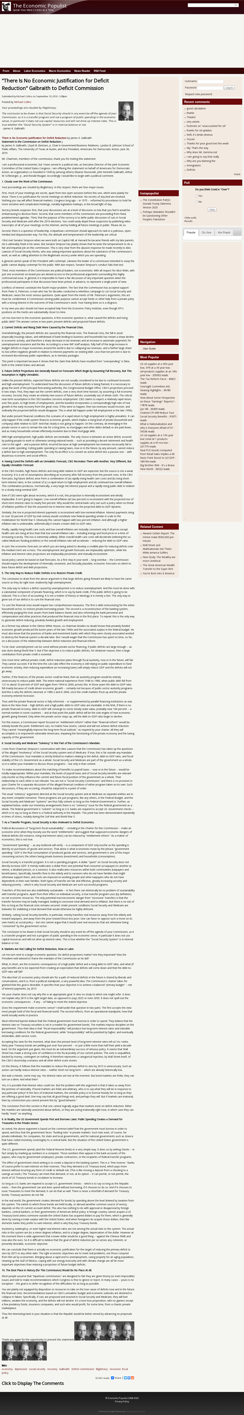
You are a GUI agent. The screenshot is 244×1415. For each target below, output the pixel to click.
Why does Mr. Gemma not (202, 152)
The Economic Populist (40, 5)
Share (118, 1377)
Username (191, 81)
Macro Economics (60, 71)
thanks (190, 113)
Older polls (190, 217)
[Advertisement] (122, 41)
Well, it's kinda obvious (200, 134)
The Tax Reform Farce (153, 379)
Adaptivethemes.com (135, 1411)
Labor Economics (34, 71)
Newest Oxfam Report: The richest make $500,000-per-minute (159, 537)
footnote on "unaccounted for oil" (206, 126)
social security (37, 1369)
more (237, 174)
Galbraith (64, 1369)
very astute (193, 121)
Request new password (198, 94)
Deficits (191, 169)
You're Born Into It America (158, 573)
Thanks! (191, 117)
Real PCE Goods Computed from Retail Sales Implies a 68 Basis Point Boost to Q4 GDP (157, 453)
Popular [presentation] (191, 232)
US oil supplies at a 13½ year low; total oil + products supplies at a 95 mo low (156, 438)
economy (7, 1369)
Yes (200, 195)
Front (6, 71)
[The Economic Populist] (6, 10)
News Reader (82, 71)
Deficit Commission (82, 1369)
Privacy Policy (122, 1401)
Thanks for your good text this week (208, 143)
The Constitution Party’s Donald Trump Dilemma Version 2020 (157, 203)
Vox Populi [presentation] (224, 232)
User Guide (149, 348)
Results (189, 221)
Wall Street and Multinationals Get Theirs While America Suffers (157, 548)
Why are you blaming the (201, 161)
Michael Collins (24, 96)
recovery (52, 1369)
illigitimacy (102, 1369)
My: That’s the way (197, 148)
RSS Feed (100, 71)
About (16, 71)
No (200, 201)
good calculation (196, 108)
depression (21, 1369)
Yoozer (191, 139)
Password (190, 87)
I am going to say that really (203, 156)
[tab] (191, 232)
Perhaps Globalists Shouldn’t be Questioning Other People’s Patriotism (159, 215)
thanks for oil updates (199, 130)
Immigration (194, 165)
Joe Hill (144, 409)
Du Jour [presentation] (206, 232)
